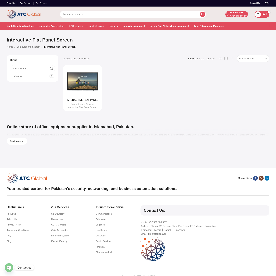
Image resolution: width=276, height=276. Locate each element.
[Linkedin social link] (267, 178)
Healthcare (101, 230)
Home (10, 46)
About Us (11, 213)
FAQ (9, 235)
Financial (100, 246)
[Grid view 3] (226, 58)
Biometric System (60, 235)
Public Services (103, 241)
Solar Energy (57, 213)
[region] (138, 267)
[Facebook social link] (255, 178)
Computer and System (28, 46)
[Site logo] (24, 14)
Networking (57, 219)
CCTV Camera (58, 224)
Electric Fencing (59, 241)
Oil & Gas (101, 235)
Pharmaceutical (104, 252)
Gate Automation (59, 230)
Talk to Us (12, 219)
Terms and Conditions (18, 230)
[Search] (202, 14)
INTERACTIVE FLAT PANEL (82, 100)
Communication (104, 213)
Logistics (100, 224)
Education (101, 219)
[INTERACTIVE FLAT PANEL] (82, 82)
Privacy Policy (14, 224)
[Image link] (27, 178)
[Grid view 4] (231, 58)
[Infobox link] (236, 14)
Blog (9, 241)
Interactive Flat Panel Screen (82, 107)
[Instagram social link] (261, 178)
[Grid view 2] (220, 58)
